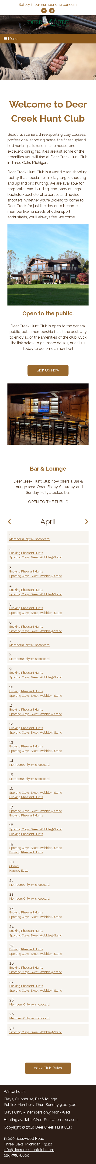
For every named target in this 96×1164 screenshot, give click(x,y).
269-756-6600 (16, 1155)
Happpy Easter (19, 870)
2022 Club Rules (48, 1068)
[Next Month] (87, 521)
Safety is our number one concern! (48, 4)
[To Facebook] (44, 10)
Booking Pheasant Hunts (26, 553)
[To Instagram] (51, 10)
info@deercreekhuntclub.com (29, 1150)
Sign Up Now (48, 370)
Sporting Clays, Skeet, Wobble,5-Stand (35, 557)
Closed (14, 866)
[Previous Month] (9, 521)
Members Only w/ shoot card (29, 539)
